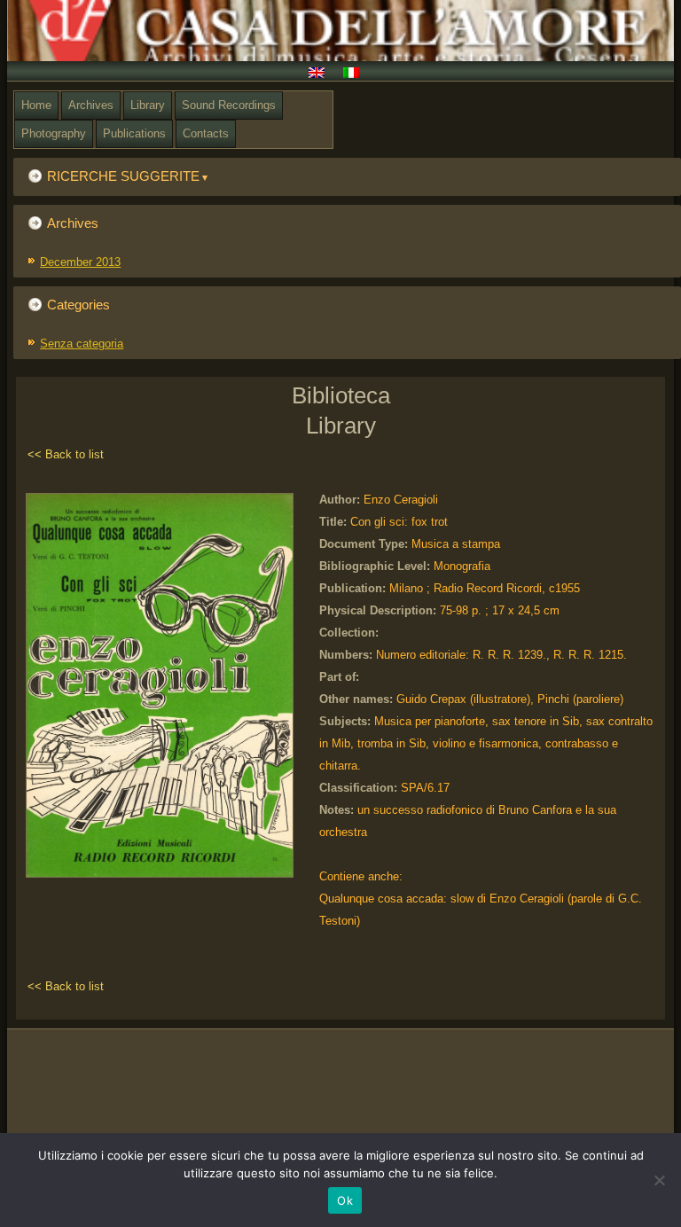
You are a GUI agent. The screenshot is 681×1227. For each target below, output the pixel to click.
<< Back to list (65, 454)
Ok (345, 1200)
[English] (323, 74)
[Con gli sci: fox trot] (164, 878)
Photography (53, 133)
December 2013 (80, 262)
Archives (91, 105)
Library (147, 105)
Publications (134, 133)
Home (36, 105)
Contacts (206, 133)
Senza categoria (81, 343)
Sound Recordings (229, 105)
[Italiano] (357, 74)
